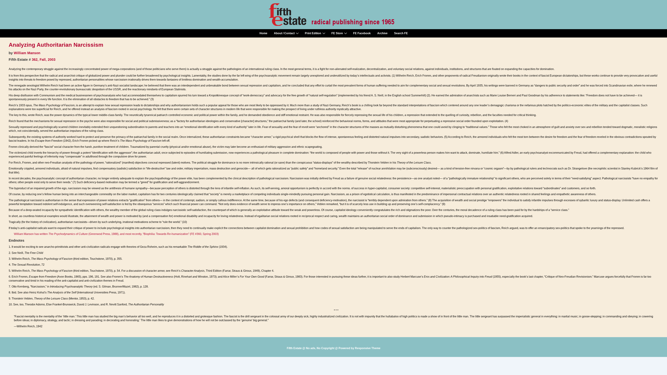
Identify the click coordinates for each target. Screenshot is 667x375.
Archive (382, 33)
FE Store (337, 33)
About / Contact (284, 33)
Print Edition (313, 33)
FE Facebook (362, 33)
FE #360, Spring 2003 (204, 233)
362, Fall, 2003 (43, 59)
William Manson (27, 53)
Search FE (401, 33)
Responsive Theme (367, 348)
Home (263, 33)
